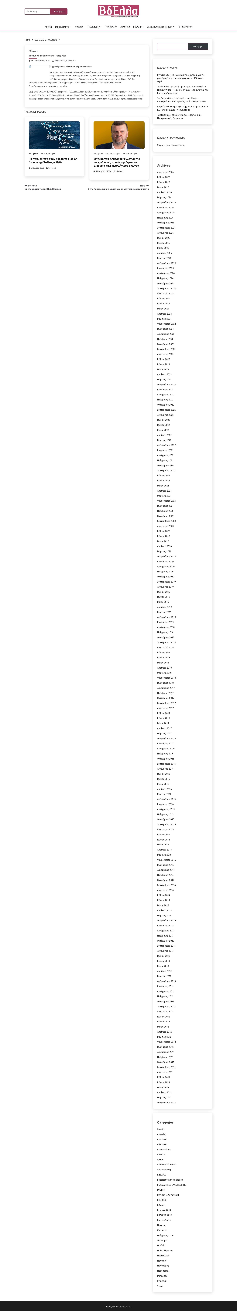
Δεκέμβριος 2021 (166, 455)
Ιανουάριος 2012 (165, 1047)
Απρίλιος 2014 (164, 910)
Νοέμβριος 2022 (165, 399)
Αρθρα (160, 1159)
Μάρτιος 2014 (164, 915)
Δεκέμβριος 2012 (166, 991)
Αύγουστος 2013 (165, 951)
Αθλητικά (125, 26)
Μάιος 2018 (163, 662)
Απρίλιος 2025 (164, 253)
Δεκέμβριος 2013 (166, 930)
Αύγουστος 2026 (165, 172)
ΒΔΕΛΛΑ (161, 1174)
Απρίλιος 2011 (164, 1092)
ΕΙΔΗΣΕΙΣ (162, 1200)
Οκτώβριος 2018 (165, 637)
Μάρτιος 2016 (164, 794)
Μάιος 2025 (163, 248)
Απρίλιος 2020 (164, 546)
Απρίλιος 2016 (164, 789)
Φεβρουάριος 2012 (166, 1042)
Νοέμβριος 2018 (165, 632)
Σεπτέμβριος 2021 (166, 470)
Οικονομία (162, 1240)
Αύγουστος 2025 (165, 233)
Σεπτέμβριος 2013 (166, 945)
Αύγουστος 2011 (165, 1072)
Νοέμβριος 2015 (165, 814)
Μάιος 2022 (163, 430)
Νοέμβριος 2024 (165, 278)
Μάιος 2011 (163, 1087)
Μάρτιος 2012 (164, 1037)
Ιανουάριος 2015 (165, 865)
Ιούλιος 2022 (163, 420)
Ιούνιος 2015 (163, 839)
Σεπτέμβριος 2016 (166, 764)
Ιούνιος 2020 (163, 536)
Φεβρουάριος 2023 (166, 384)
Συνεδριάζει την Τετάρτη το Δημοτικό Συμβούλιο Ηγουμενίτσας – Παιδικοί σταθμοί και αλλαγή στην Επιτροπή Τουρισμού (182, 90)
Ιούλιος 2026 (163, 177)
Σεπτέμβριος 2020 (166, 521)
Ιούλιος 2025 (163, 238)
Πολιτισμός (93, 27)
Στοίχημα (161, 1281)
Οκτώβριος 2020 (165, 516)
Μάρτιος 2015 (164, 855)
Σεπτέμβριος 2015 (166, 824)
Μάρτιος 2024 (164, 319)
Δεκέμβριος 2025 (166, 212)
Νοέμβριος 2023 (165, 339)
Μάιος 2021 (163, 485)
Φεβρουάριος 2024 (166, 324)
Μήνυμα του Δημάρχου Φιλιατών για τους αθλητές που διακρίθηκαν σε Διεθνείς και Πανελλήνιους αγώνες (117, 162)
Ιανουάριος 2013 (165, 986)
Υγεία (160, 1286)
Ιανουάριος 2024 (165, 329)
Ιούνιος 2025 (163, 243)
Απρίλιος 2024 (164, 313)
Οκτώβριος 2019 (165, 576)
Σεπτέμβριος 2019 (166, 581)
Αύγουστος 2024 (165, 293)
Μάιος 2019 (163, 602)
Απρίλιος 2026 (164, 192)
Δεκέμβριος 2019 (166, 566)
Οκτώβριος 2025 (165, 222)
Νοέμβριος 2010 (165, 1235)
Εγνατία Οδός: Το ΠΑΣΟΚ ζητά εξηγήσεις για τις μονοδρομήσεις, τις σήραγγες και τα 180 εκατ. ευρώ (181, 78)
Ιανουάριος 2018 (165, 683)
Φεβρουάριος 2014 (166, 920)
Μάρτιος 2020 (164, 551)
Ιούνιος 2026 (163, 182)
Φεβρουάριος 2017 (166, 738)
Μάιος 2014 (163, 905)
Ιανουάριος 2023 (165, 389)
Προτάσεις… (163, 1270)
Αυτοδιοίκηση (113, 154)
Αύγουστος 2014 (165, 890)
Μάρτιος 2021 (164, 495)
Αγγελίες (161, 1134)
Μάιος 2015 (163, 844)
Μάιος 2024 (163, 308)
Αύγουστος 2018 (165, 647)
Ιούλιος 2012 (163, 1016)
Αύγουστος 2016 (165, 768)
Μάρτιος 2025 (164, 258)
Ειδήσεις (161, 1205)
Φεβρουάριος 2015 (166, 860)
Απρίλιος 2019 (164, 607)
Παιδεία (161, 1245)
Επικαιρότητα (62, 27)
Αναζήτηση (198, 46)
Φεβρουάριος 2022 (166, 445)
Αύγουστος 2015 (165, 829)
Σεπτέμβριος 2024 (166, 288)
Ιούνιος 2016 (163, 779)
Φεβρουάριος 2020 (166, 556)
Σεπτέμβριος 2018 (166, 642)
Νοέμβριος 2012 (165, 996)
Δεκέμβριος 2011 (166, 1052)
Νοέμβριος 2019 (165, 571)
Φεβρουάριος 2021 (166, 501)
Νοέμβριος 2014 (165, 875)
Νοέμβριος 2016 (165, 753)
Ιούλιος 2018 (163, 652)
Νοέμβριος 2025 (165, 217)
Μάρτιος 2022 (164, 440)
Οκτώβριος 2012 (165, 1001)
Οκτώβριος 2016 (165, 758)
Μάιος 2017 (163, 723)
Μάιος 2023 (163, 369)
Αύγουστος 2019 (165, 587)
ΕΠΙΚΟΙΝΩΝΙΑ (185, 26)
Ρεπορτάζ (162, 1276)
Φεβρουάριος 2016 (166, 799)
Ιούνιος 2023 (163, 364)
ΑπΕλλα (161, 1154)
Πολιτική (161, 1260)
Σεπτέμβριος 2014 (166, 885)
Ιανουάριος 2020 (165, 561)
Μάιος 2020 (163, 541)
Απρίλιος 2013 (164, 971)
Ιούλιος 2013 (163, 956)
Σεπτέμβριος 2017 (166, 703)
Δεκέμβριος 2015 (166, 809)
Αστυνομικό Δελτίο (166, 1164)
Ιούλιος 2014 (163, 895)
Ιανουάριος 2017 (165, 743)
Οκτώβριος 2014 (165, 880)
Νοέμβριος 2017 (165, 693)
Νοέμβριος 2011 (165, 1057)
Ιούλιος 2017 (163, 713)
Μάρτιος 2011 (164, 1097)
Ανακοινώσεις (164, 1149)
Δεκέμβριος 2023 (166, 334)
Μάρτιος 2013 (164, 976)
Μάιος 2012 (163, 1026)
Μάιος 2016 (163, 784)
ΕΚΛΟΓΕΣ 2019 (164, 1215)
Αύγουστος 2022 (165, 415)
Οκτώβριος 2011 (165, 1062)
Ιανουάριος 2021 (165, 506)
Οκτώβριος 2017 (165, 698)
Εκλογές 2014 (164, 1210)
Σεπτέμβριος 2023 (166, 349)
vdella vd (52, 168)
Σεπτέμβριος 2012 (166, 1006)
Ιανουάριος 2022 (165, 450)
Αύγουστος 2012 (165, 1011)
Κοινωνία (161, 1230)
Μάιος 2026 (163, 187)
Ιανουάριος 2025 (165, 268)
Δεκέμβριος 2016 (166, 748)
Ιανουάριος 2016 (165, 804)
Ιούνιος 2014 (163, 900)
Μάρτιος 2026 (164, 197)
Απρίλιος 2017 (164, 728)
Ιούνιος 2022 (163, 425)
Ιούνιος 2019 (163, 597)
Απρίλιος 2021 (164, 490)
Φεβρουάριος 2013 (166, 981)
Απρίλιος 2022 (164, 435)
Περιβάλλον (111, 26)
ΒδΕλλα (137, 27)
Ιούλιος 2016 (163, 774)
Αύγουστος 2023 (165, 354)
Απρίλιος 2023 (164, 374)
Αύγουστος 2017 (165, 708)
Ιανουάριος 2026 (165, 207)
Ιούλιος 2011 (163, 1077)
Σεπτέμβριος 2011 (166, 1067)
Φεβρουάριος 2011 (166, 1102)
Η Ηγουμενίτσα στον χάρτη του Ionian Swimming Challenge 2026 (53, 160)
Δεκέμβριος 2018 (166, 627)
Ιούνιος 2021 (163, 480)
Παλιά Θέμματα (165, 1250)
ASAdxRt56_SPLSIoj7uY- (65, 61)
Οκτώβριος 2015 (165, 819)
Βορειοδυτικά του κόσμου (160, 27)
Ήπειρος (79, 26)
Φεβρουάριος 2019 (166, 617)
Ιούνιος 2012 (163, 1021)
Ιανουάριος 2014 (165, 925)
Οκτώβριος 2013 (165, 941)
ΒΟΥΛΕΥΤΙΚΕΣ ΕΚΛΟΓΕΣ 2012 (171, 1185)
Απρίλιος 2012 (164, 1032)
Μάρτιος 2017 (164, 733)
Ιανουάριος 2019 (165, 622)
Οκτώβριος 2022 (165, 404)
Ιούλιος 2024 (163, 298)
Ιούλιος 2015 (163, 834)
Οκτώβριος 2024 (165, 283)
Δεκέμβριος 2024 (166, 273)
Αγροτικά (162, 1139)
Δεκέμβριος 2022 (166, 394)
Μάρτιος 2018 (164, 672)
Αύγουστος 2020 (165, 526)
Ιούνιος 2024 (163, 303)
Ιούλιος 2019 (163, 592)
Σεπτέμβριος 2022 (166, 410)
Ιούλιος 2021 (163, 475)
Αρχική (48, 26)
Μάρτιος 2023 (164, 379)
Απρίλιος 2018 (164, 667)
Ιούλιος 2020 (163, 531)
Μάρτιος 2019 (164, 612)
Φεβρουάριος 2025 (166, 263)
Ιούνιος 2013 (163, 961)
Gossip (160, 1129)
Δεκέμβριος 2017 (166, 688)
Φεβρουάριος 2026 (166, 202)
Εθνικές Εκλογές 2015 (168, 1195)
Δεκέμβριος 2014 (166, 870)
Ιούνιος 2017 (163, 718)
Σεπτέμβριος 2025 (166, 227)
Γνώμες (161, 1190)
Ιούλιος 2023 (163, 359)
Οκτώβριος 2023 (165, 344)
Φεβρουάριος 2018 (166, 678)
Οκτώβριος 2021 (165, 465)
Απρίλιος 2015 (164, 849)
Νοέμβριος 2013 (165, 935)
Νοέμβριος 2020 (165, 511)
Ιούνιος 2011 (163, 1082)
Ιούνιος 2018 (163, 657)
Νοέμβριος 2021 (165, 460)
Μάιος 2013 (163, 966)
